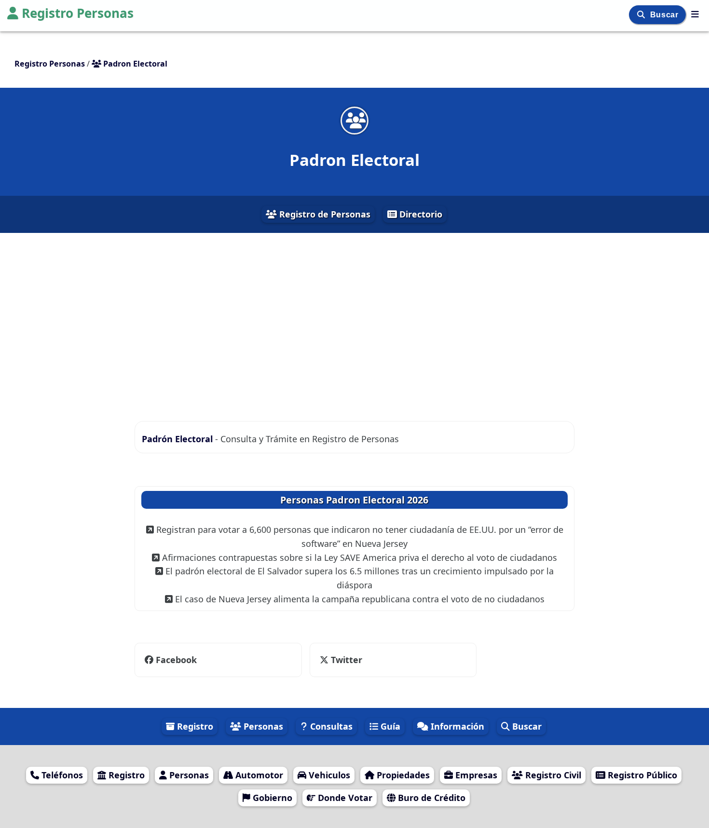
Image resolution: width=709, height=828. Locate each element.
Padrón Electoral (178, 439)
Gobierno (271, 797)
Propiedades (402, 775)
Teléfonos (61, 775)
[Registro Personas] (695, 14)
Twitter (345, 659)
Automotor (258, 775)
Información (456, 726)
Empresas (475, 775)
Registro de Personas (323, 214)
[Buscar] (642, 15)
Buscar (665, 15)
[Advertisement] (354, 319)
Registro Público (641, 775)
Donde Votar (343, 797)
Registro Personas (78, 13)
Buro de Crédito (430, 797)
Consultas (330, 726)
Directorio (419, 214)
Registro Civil (552, 775)
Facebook (176, 659)
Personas (262, 726)
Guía (389, 726)
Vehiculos (328, 775)
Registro (194, 726)
